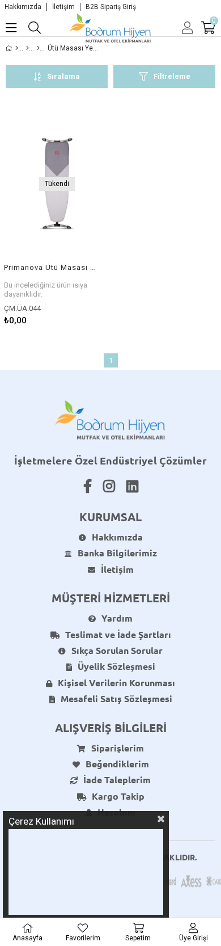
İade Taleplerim (117, 779)
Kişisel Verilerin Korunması (116, 683)
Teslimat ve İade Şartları (118, 634)
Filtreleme (172, 76)
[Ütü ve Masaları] (38, 48)
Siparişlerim (117, 748)
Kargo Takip (118, 796)
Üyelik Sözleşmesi (116, 666)
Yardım (117, 618)
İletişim (63, 7)
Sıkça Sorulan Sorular (117, 650)
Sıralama (63, 76)
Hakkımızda (23, 7)
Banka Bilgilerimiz (117, 553)
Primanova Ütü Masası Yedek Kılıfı (49, 267)
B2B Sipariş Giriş (111, 7)
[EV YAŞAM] (27, 48)
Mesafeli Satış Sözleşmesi (116, 698)
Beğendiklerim (117, 764)
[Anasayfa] (16, 48)
